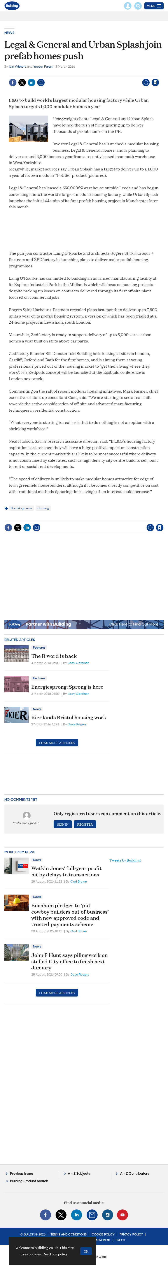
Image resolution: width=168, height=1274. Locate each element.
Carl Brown (78, 881)
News (9, 32)
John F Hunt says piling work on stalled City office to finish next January (69, 961)
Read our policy (55, 1253)
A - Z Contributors (134, 1173)
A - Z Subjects (79, 1173)
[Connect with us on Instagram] (107, 1215)
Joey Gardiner (78, 663)
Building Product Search (29, 1181)
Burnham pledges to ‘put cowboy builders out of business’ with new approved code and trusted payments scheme (70, 915)
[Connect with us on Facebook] (45, 1215)
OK (86, 1251)
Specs (120, 1240)
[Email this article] (41, 82)
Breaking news (21, 508)
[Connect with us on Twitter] (61, 1215)
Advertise (103, 1240)
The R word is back (54, 655)
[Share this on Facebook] (13, 82)
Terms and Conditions (69, 1234)
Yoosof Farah (42, 66)
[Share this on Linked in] (31, 82)
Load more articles (57, 742)
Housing (43, 508)
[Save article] (155, 82)
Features (39, 647)
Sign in (100, 73)
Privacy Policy (131, 1234)
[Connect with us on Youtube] (122, 1215)
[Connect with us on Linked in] (76, 1215)
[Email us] (92, 1215)
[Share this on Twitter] (22, 82)
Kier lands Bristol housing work (68, 717)
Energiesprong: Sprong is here (67, 686)
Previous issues (21, 1173)
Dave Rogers (77, 724)
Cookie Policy (103, 1234)
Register (85, 824)
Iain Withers (17, 66)
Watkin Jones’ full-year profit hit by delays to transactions (66, 871)
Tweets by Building (125, 860)
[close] (159, 73)
